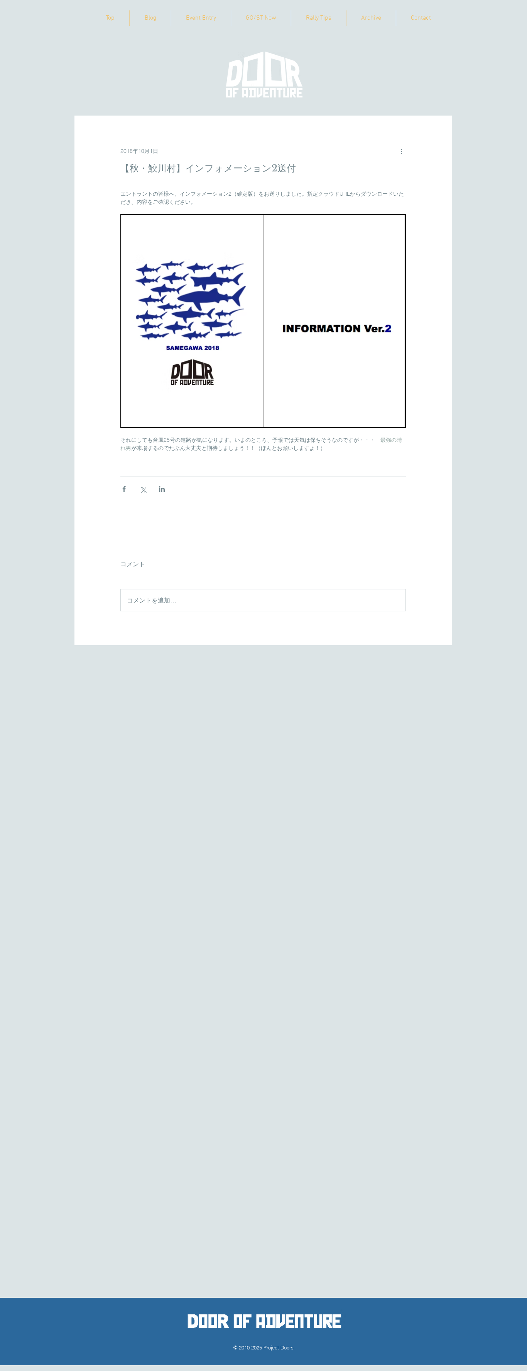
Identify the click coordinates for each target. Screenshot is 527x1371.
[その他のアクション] (401, 151)
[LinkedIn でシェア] (162, 489)
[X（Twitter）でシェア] (143, 489)
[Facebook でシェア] (124, 489)
